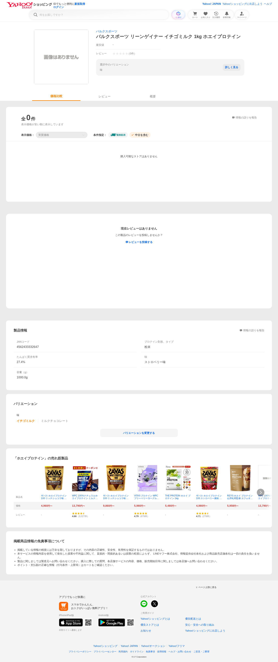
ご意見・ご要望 (201, 651)
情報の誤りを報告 (253, 330)
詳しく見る (231, 67)
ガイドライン (137, 651)
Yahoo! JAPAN (211, 3)
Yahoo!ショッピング (105, 645)
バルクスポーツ (106, 31)
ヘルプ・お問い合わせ (180, 651)
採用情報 (161, 651)
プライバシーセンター (105, 651)
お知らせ (146, 630)
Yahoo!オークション (153, 645)
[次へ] (260, 492)
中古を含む (141, 134)
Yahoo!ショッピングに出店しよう (242, 3)
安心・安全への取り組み (199, 624)
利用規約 (123, 651)
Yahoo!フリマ (177, 645)
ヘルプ (268, 3)
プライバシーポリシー (80, 651)
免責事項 (150, 651)
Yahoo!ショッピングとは (155, 618)
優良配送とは (193, 618)
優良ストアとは (150, 624)
